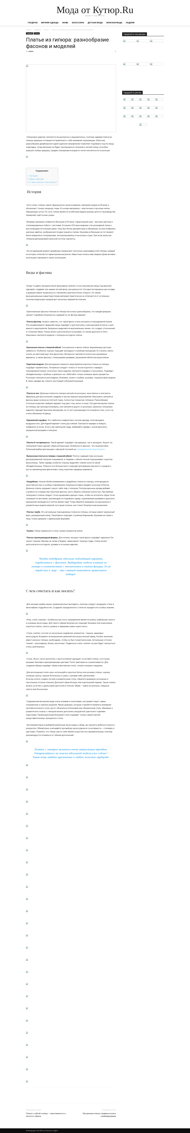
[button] (161, 23)
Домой (28, 30)
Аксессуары (78, 22)
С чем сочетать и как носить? (42, 182)
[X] (34, 57)
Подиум (130, 22)
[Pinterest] (40, 57)
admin (30, 51)
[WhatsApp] (46, 57)
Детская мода (95, 22)
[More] (52, 57)
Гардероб (33, 22)
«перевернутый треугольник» (90, 449)
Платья (46, 30)
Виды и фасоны (35, 179)
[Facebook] (28, 57)
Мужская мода (114, 22)
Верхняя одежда (50, 22)
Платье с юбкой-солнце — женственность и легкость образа (46, 1114)
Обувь (65, 22)
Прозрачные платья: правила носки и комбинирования (99, 1114)
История (32, 176)
